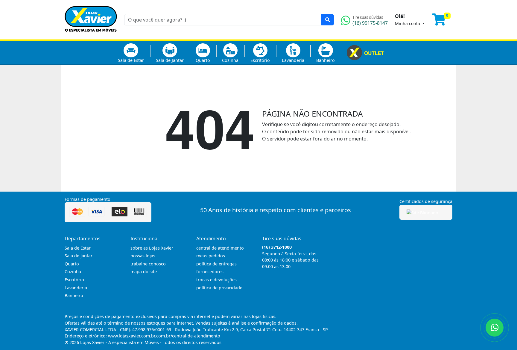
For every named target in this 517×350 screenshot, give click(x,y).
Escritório (260, 60)
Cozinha (230, 60)
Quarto (203, 60)
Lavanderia (293, 60)
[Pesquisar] (327, 19)
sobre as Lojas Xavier (151, 248)
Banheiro (325, 60)
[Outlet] (365, 52)
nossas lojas (142, 256)
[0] (442, 22)
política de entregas (216, 264)
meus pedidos (210, 256)
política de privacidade (219, 288)
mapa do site (143, 271)
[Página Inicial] (91, 36)
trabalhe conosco (148, 264)
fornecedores (209, 271)
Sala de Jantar (170, 60)
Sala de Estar (131, 60)
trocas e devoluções (216, 279)
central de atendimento (220, 248)
